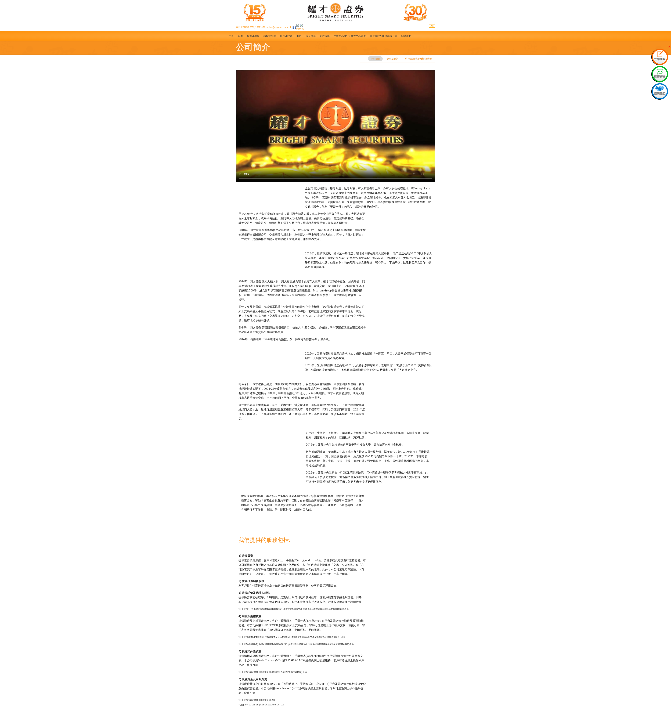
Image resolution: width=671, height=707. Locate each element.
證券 (240, 36)
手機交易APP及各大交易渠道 (350, 36)
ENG (432, 26)
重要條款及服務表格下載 (383, 36)
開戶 (299, 36)
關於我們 (406, 36)
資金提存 (310, 36)
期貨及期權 (253, 36)
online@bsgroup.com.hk (278, 27)
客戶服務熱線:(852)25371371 (250, 27)
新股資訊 (325, 36)
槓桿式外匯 (270, 36)
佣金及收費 (286, 36)
